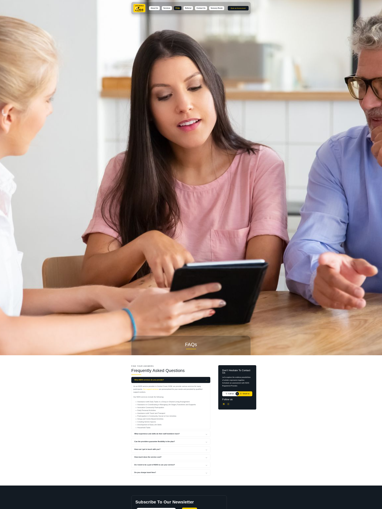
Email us (246, 394)
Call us (231, 394)
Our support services (151, 389)
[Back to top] (378, 505)
